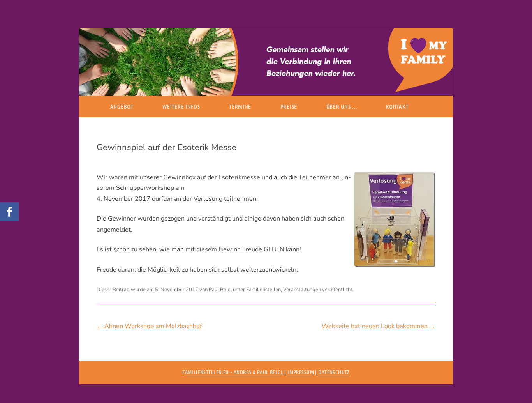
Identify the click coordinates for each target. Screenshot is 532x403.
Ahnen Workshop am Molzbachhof (149, 326)
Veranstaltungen (302, 289)
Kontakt (397, 106)
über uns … (341, 106)
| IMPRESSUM (299, 371)
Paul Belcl (220, 289)
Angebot (122, 106)
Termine (240, 106)
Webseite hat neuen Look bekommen (378, 326)
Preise (288, 106)
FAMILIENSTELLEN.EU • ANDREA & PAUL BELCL (232, 371)
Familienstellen (263, 289)
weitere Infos (181, 106)
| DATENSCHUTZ (332, 371)
